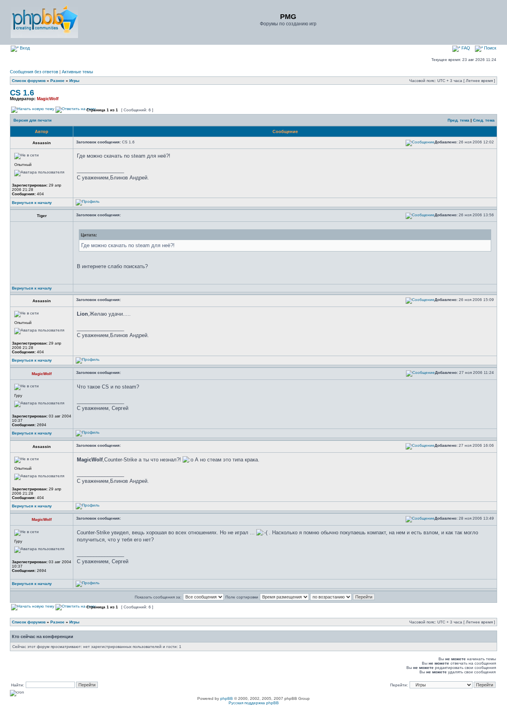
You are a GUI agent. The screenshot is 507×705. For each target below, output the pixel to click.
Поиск (489, 48)
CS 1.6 (22, 92)
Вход (24, 48)
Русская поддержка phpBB (254, 703)
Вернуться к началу (32, 202)
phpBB (226, 698)
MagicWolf (48, 98)
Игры (74, 80)
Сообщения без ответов (34, 71)
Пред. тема (458, 120)
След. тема (484, 120)
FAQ (465, 48)
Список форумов (29, 80)
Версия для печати (32, 120)
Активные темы (77, 71)
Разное (57, 80)
